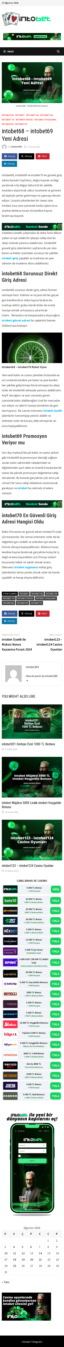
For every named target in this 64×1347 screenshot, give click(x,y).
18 (14, 1259)
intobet (20, 115)
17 (5, 1259)
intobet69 (7, 124)
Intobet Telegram (32, 1341)
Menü (10, 51)
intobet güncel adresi (16, 320)
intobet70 (21, 124)
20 (31, 1259)
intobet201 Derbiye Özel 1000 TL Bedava (28, 744)
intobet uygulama (45, 119)
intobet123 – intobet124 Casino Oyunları (27, 866)
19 (23, 1259)
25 (14, 1266)
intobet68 (7, 115)
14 (40, 1253)
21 (40, 1259)
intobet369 (16, 146)
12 (23, 1253)
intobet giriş (10, 258)
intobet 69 (46, 115)
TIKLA (55, 900)
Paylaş (11, 156)
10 (5, 1253)
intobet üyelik (24, 119)
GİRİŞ (56, 889)
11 (14, 1253)
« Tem (5, 1282)
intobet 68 (32, 115)
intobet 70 (8, 119)
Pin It (44, 156)
